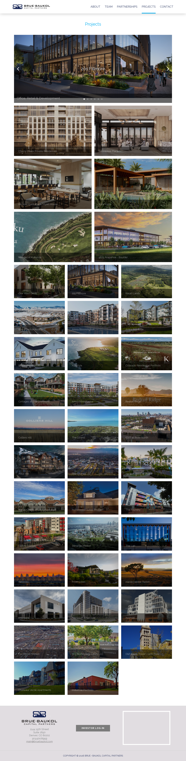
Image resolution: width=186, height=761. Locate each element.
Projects (149, 6)
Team (109, 6)
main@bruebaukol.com (39, 741)
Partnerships (127, 6)
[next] (168, 69)
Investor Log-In (93, 728)
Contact (166, 6)
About (95, 6)
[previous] (18, 69)
